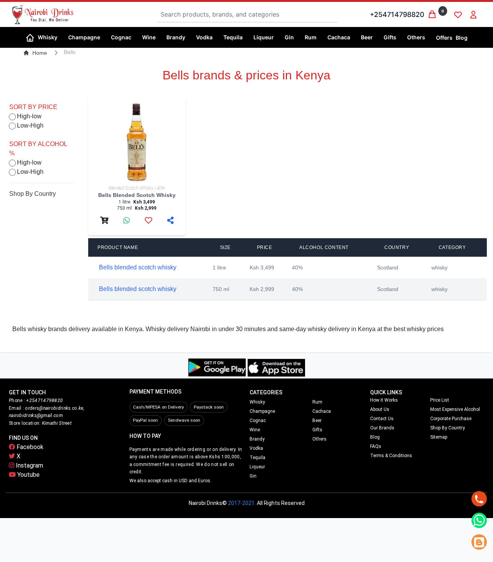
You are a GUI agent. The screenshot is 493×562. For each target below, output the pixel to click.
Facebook (29, 447)
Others (319, 439)
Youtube (28, 474)
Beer (317, 420)
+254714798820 (397, 14)
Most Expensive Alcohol (455, 409)
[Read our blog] (479, 542)
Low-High (30, 125)
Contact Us (382, 418)
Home (39, 53)
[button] (50, 37)
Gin (253, 476)
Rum (317, 402)
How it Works (384, 400)
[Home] (30, 37)
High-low (29, 116)
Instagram (28, 465)
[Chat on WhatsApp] (479, 520)
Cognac (258, 420)
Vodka (256, 448)
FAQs (375, 446)
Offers (444, 37)
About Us (379, 409)
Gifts (317, 429)
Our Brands (382, 428)
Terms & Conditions (391, 455)
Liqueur (257, 466)
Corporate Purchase (450, 418)
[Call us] (479, 498)
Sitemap (438, 437)
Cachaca (321, 411)
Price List (439, 400)
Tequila (257, 457)
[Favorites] (458, 15)
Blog (462, 37)
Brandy (257, 439)
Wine (255, 429)
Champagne (262, 411)
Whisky (257, 402)
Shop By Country (32, 193)
